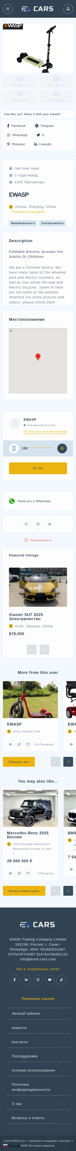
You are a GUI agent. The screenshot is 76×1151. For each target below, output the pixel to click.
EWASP (30, 419)
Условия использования (33, 1070)
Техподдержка (25, 1056)
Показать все (19, 762)
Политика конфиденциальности (31, 1087)
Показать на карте (28, 212)
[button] (16, 126)
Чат (40, 468)
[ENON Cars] (38, 9)
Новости (19, 1028)
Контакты (20, 1042)
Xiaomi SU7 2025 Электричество (26, 616)
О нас (17, 1104)
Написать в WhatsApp (34, 501)
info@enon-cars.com (38, 959)
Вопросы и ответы (28, 1118)
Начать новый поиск (24, 891)
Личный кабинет (26, 1013)
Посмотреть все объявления (45, 431)
